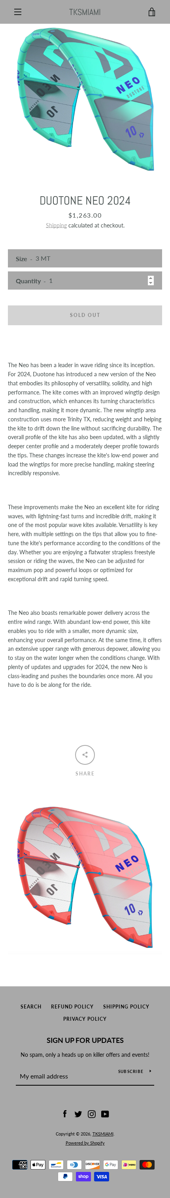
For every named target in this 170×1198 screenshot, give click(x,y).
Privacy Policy (85, 1019)
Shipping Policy (126, 1007)
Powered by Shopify (85, 1142)
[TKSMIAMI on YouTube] (105, 1113)
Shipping (56, 225)
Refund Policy (72, 1007)
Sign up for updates (85, 1040)
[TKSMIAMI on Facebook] (65, 1113)
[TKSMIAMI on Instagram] (92, 1113)
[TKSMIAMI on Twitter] (78, 1113)
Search (31, 1007)
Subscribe (131, 1071)
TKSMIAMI (85, 12)
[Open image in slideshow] (85, 99)
